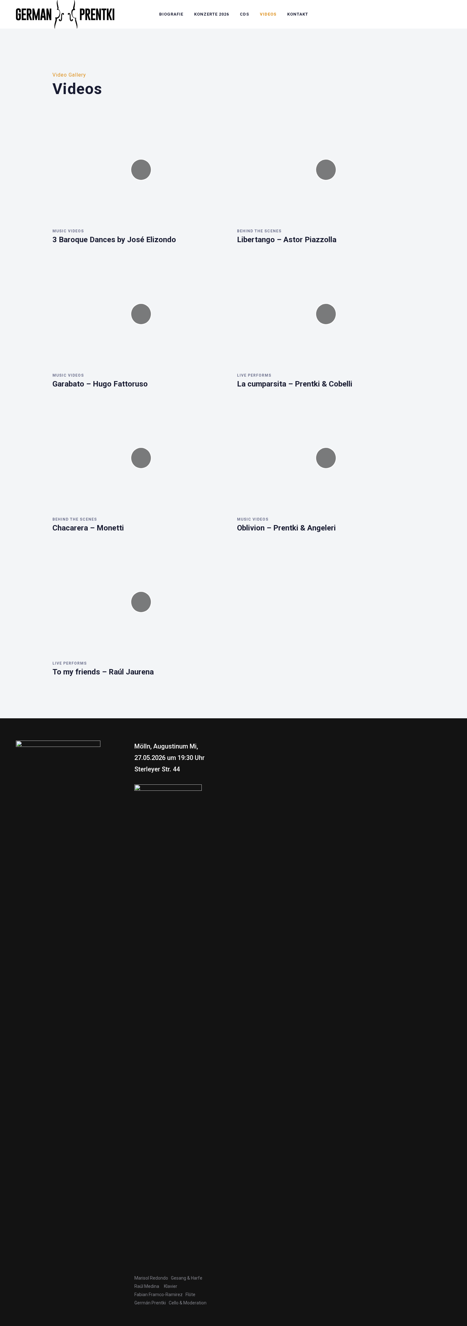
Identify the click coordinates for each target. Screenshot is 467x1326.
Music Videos (68, 231)
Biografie (171, 14)
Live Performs (254, 375)
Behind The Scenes (259, 231)
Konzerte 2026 (211, 14)
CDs (244, 14)
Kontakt (297, 14)
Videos (268, 14)
